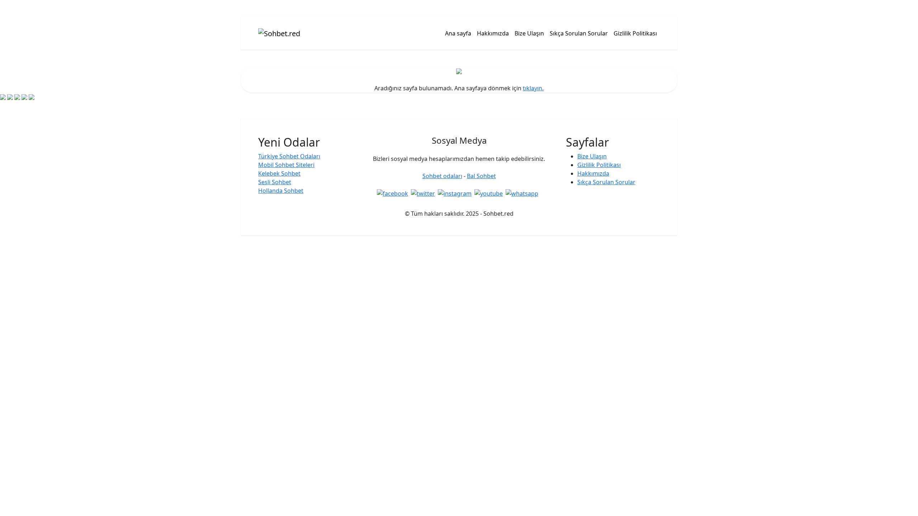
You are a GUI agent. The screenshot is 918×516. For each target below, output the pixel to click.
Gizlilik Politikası (635, 33)
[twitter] (424, 193)
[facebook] (394, 193)
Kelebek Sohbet (279, 173)
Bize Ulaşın (529, 33)
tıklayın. (533, 88)
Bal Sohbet (481, 176)
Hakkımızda (493, 33)
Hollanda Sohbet (280, 191)
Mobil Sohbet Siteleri (286, 165)
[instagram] (456, 193)
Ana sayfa (458, 33)
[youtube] (490, 193)
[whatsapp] (523, 193)
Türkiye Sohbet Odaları (289, 156)
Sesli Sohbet (274, 182)
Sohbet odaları (442, 176)
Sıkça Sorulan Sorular (579, 33)
